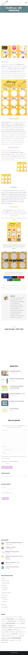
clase (7, 287)
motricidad (14, 634)
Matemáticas (4, 595)
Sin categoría (4, 607)
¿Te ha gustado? (14, 260)
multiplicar (12, 635)
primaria (21, 289)
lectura (21, 629)
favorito (18, 287)
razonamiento (12, 640)
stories (25, 289)
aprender (3, 619)
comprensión (21, 619)
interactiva (4, 629)
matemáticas (19, 631)
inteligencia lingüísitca (7, 627)
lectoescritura (16, 629)
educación (14, 287)
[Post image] (4, 373)
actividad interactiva (8, 616)
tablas (20, 640)
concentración (11, 621)
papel (9, 638)
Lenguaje (5, 589)
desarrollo (22, 621)
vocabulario (4, 642)
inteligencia (11, 625)
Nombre (4, 487)
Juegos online (4, 587)
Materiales (4, 46)
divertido (3, 623)
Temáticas (4, 48)
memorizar (3, 633)
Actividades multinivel (15, 371)
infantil (25, 287)
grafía (23, 623)
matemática (12, 631)
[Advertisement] (14, 31)
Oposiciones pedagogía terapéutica (13, 542)
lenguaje (3, 631)
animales (20, 617)
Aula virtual (5, 599)
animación (15, 616)
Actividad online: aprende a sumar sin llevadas (16, 387)
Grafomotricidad (5, 583)
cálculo (18, 621)
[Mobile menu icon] (26, 3)
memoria (24, 631)
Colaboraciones (5, 580)
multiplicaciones (5, 636)
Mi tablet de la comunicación (17, 401)
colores (15, 619)
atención (10, 619)
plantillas (3, 66)
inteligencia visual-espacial (20, 627)
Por (18, 285)
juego (10, 629)
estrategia (18, 623)
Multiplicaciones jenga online (17, 378)
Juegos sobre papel (6, 592)
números (22, 636)
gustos (22, 287)
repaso (17, 640)
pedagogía (8, 289)
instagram (3, 289)
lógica (7, 632)
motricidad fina (21, 633)
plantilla (17, 289)
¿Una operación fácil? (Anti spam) (9, 461)
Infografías (4, 585)
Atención (3, 578)
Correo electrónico (7, 492)
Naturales (3, 604)
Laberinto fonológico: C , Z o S (17, 393)
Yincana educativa (14, 408)
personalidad (13, 199)
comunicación (4, 621)
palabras (3, 638)
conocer (10, 287)
